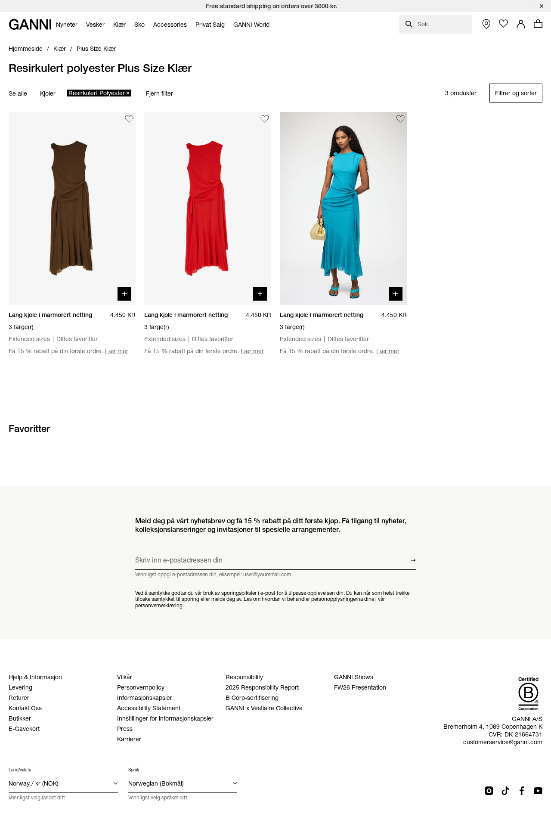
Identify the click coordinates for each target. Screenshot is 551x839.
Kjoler (48, 93)
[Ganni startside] (30, 24)
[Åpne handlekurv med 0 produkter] (538, 24)
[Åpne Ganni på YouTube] (538, 791)
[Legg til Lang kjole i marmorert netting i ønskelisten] (129, 118)
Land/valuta (20, 770)
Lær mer (116, 351)
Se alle (18, 93)
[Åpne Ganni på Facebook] (522, 791)
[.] (275, 6)
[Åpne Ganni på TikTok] (505, 791)
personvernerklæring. (159, 605)
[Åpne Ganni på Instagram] (489, 791)
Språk (133, 770)
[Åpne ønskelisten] (503, 24)
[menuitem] (66, 24)
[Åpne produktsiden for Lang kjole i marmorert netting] (72, 208)
